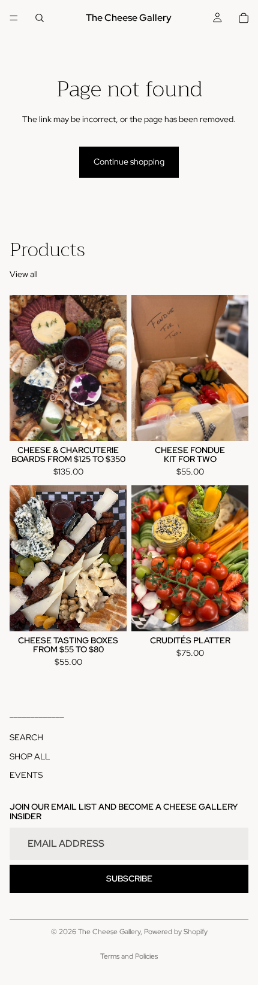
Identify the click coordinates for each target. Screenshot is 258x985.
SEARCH (26, 737)
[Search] (39, 18)
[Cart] (243, 18)
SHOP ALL (30, 755)
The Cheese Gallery (109, 932)
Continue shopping (129, 161)
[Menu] (14, 18)
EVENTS (26, 775)
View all (24, 274)
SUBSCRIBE (129, 877)
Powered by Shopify (176, 932)
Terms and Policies (129, 956)
